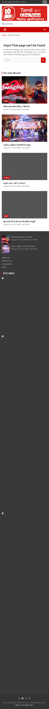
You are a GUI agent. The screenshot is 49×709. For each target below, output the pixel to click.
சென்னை (7, 177)
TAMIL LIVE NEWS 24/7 (24, 705)
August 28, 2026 (10, 186)
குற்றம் (6, 216)
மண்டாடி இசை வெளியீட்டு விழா (17, 145)
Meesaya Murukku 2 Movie (17, 106)
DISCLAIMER (7, 264)
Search (43, 60)
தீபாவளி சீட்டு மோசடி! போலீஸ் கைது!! (20, 221)
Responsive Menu (44, 2)
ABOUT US (6, 258)
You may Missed (12, 73)
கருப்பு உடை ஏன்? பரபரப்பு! (14, 183)
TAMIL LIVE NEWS (23, 110)
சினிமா (6, 101)
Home (4, 267)
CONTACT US (7, 261)
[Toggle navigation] (5, 29)
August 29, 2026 (10, 110)
